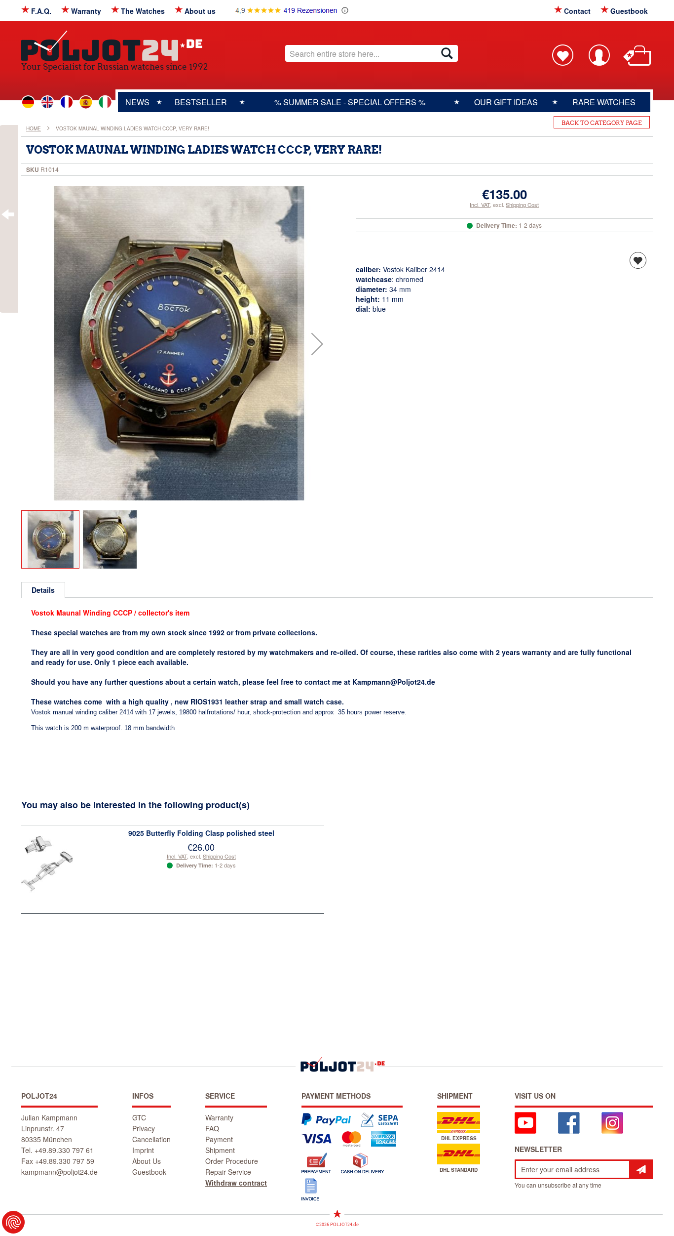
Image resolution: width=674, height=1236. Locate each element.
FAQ (212, 1128)
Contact (577, 11)
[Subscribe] (641, 1169)
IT (105, 102)
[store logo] (114, 45)
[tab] (43, 590)
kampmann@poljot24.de (59, 1172)
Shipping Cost (522, 204)
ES (86, 102)
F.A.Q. (41, 11)
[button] (317, 344)
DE (28, 102)
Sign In (599, 55)
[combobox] (371, 53)
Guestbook (629, 11)
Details (43, 590)
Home (33, 128)
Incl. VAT (480, 204)
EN (47, 102)
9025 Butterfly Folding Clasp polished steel (201, 833)
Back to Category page (602, 122)
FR (67, 102)
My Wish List (562, 55)
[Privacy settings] (13, 1222)
